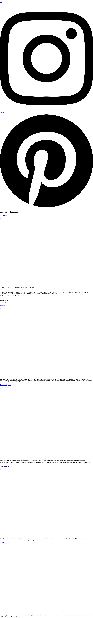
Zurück (1, 2)
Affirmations (4, 466)
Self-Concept (4, 543)
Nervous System (5, 385)
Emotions (3, 215)
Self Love (3, 305)
